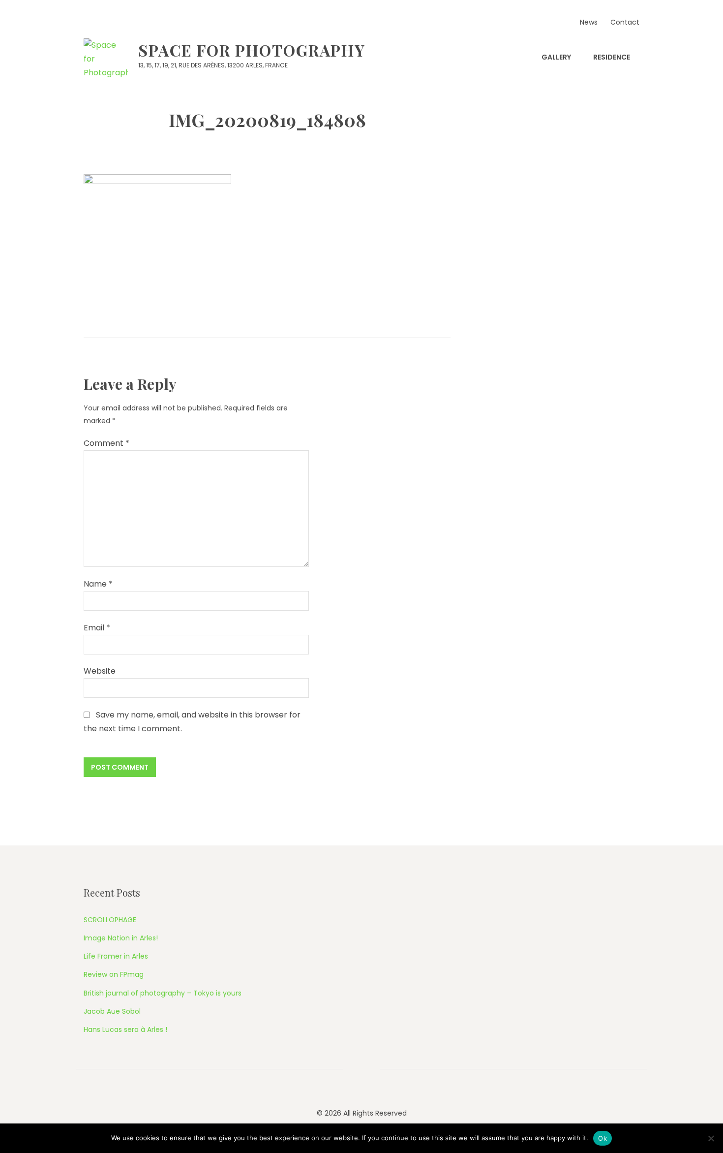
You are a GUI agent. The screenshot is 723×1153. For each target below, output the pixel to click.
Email (97, 627)
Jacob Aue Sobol (112, 1011)
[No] (711, 1138)
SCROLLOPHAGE (110, 920)
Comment (106, 443)
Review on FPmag (114, 974)
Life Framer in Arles (116, 956)
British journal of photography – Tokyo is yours (162, 993)
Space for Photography (251, 50)
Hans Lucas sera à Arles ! (125, 1029)
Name (98, 584)
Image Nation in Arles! (121, 938)
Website (100, 671)
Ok (602, 1138)
